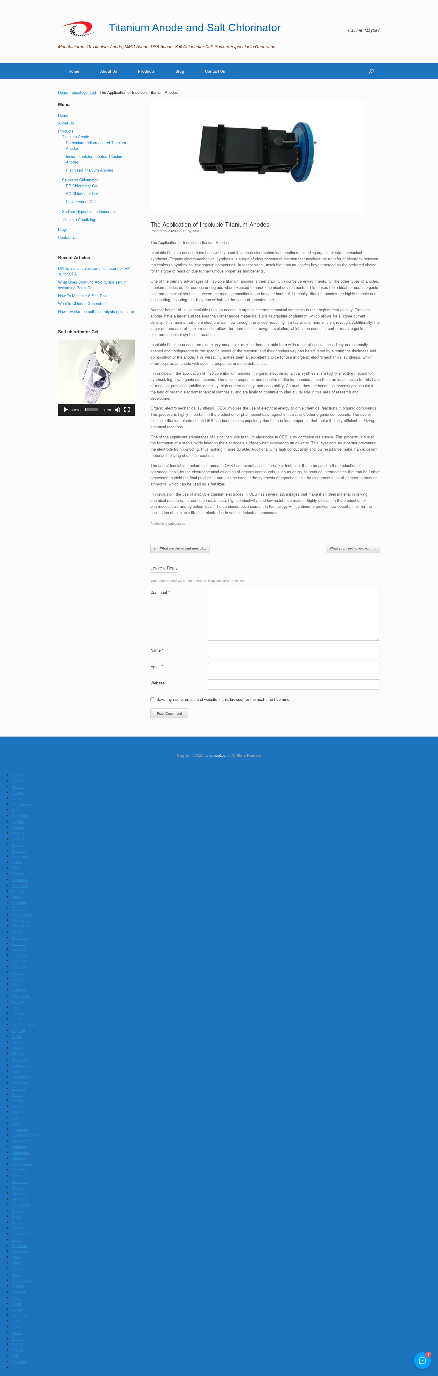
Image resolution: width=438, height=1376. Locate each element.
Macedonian (22, 1141)
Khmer (17, 1094)
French (18, 786)
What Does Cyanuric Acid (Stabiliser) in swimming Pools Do (92, 285)
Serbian (18, 1199)
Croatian (19, 966)
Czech (17, 972)
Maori (16, 1263)
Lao (15, 1117)
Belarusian (21, 926)
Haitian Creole (24, 1025)
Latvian (18, 821)
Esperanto (20, 856)
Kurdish (18, 1106)
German (18, 792)
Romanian (20, 1204)
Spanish (19, 781)
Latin (16, 1123)
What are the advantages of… (180, 548)
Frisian (17, 1048)
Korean (18, 1100)
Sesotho (19, 1193)
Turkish (18, 874)
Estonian (19, 1059)
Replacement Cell (81, 201)
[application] (96, 378)
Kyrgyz (18, 1112)
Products (146, 71)
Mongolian (20, 1251)
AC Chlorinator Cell (82, 193)
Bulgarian (20, 937)
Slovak (18, 1187)
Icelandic (19, 990)
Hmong (18, 1001)
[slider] (91, 409)
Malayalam (21, 1152)
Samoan (19, 1170)
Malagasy (20, 1146)
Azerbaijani (21, 920)
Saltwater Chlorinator (80, 180)
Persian (18, 1222)
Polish (17, 1216)
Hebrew (18, 1013)
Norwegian (20, 1234)
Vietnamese (22, 914)
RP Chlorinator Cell (82, 186)
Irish (15, 1071)
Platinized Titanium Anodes (89, 170)
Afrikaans (20, 885)
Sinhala (18, 839)
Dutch (17, 978)
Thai (15, 868)
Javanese (20, 1077)
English (18, 775)
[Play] (66, 410)
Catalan (18, 943)
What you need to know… (353, 548)
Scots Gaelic (23, 1164)
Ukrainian (20, 1315)
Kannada (19, 1083)
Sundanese (21, 1280)
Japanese (20, 879)
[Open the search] (371, 71)
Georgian (19, 1361)
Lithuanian (20, 1129)
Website (157, 683)
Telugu (17, 1309)
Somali (18, 1176)
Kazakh (18, 1088)
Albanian (19, 833)
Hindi (16, 1007)
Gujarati (18, 1030)
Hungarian (20, 995)
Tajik (16, 1297)
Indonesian (21, 1065)
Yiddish (18, 1344)
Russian (19, 908)
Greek (17, 1036)
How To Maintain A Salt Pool (83, 295)
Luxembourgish (25, 1135)
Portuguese (21, 804)
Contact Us (215, 71)
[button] (96, 378)
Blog (179, 71)
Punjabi (18, 1210)
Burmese (19, 1245)
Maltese (18, 1158)
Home (74, 71)
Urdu (16, 1321)
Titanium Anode (75, 136)
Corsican (19, 960)
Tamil (16, 1303)
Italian (17, 862)
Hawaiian (19, 902)
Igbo (15, 984)
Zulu (15, 1355)
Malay (17, 897)
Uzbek (17, 1327)
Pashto (18, 1228)
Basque (18, 844)
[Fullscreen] (127, 410)
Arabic (17, 809)
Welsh (17, 1332)
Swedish (19, 1292)
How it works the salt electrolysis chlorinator (96, 311)
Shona (17, 1268)
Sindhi (17, 1274)
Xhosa (17, 1338)
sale (195, 230)
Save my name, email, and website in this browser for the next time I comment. (225, 699)
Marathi (18, 1257)
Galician (19, 1042)
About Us (108, 71)
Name (156, 650)
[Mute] (117, 410)
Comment (160, 592)
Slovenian (20, 1181)
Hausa (17, 1019)
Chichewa (20, 955)
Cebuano (19, 949)
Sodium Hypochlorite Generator (89, 211)
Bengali (18, 932)
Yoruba (18, 1350)
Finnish (18, 827)
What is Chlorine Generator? (82, 303)
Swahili (18, 1286)
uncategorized (84, 92)
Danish (18, 798)
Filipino (18, 1053)
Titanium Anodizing (78, 219)
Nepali (17, 1239)
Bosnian (19, 850)
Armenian (20, 815)
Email (156, 666)
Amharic (19, 891)
